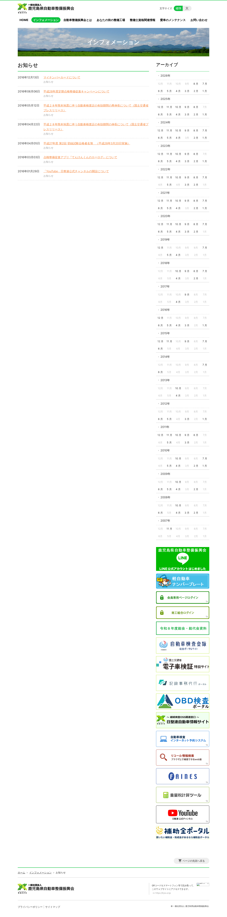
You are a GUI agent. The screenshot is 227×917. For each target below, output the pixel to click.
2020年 (165, 216)
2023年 (165, 146)
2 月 (196, 90)
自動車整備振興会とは (77, 20)
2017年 (165, 286)
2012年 (165, 403)
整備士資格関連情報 (142, 20)
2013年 (165, 380)
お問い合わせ (198, 20)
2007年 (165, 520)
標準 (178, 8)
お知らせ (48, 81)
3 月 (187, 90)
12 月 (160, 106)
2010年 (165, 450)
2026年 (165, 75)
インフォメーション (46, 20)
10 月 (178, 106)
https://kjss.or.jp (163, 893)
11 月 (169, 106)
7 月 (205, 83)
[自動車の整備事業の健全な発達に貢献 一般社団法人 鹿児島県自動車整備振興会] (47, 8)
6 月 (160, 90)
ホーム (21, 872)
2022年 (165, 169)
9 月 (187, 106)
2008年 (165, 497)
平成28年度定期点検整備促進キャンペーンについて (76, 91)
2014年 (165, 356)
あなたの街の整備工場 (111, 20)
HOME (24, 20)
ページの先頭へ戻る (193, 860)
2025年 (165, 99)
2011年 (164, 427)
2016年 (165, 309)
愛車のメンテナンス (173, 20)
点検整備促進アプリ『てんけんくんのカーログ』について (80, 157)
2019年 (165, 239)
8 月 (195, 83)
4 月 (178, 90)
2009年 (165, 474)
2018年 (165, 263)
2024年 (165, 122)
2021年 (165, 192)
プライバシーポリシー (30, 906)
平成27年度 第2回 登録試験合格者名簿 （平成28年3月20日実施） (86, 143)
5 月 (169, 90)
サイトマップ (52, 906)
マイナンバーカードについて (61, 77)
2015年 (165, 333)
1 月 (205, 90)
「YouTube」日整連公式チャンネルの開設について (76, 171)
